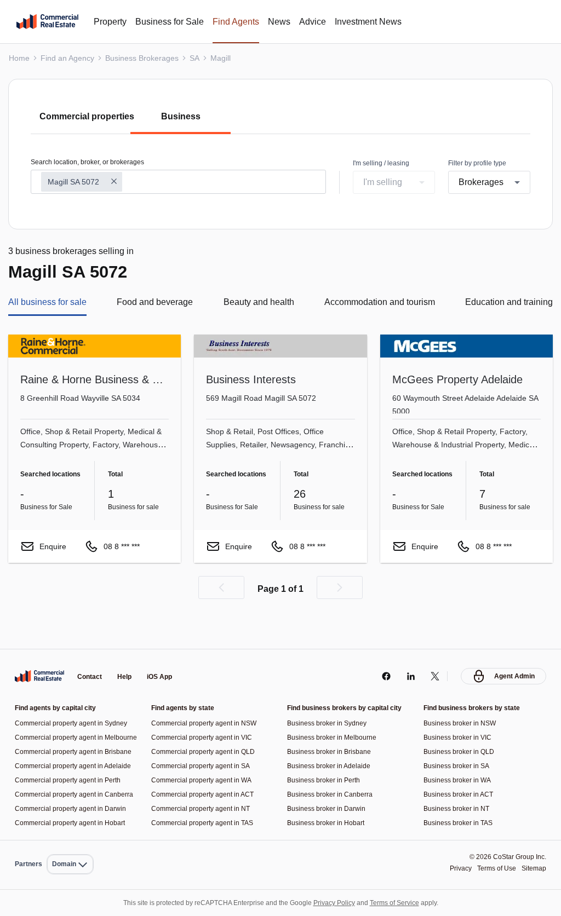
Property (113, 21)
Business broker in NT (458, 782)
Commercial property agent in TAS (205, 796)
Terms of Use (492, 869)
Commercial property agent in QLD (206, 725)
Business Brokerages (145, 57)
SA (198, 57)
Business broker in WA (458, 754)
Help (124, 651)
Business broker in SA (458, 739)
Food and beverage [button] (154, 303)
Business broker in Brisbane (331, 725)
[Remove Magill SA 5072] (116, 182)
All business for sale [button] (50, 303)
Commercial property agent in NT (204, 782)
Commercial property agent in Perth (71, 773)
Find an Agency (69, 57)
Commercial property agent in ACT (206, 768)
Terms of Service (402, 902)
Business (181, 116)
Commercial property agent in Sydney (75, 697)
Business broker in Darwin (328, 782)
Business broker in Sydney (329, 697)
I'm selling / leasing (383, 163)
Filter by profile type (480, 163)
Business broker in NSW (461, 697)
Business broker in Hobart (328, 796)
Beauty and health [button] (255, 303)
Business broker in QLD (460, 725)
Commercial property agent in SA (203, 739)
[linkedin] (410, 650)
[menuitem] (70, 840)
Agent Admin (514, 650)
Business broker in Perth (325, 754)
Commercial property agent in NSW (207, 697)
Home (19, 57)
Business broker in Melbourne (334, 711)
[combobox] (178, 182)
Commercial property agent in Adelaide (62, 755)
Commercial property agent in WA (204, 754)
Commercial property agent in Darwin (74, 808)
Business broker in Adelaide (331, 739)
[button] (221, 588)
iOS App (159, 651)
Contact (89, 651)
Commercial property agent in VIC (204, 711)
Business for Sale (177, 21)
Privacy (454, 869)
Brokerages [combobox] (483, 182)
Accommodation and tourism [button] (376, 303)
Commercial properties (84, 116)
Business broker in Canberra (331, 768)
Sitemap (533, 869)
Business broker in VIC (459, 711)
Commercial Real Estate (47, 22)
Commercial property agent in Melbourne (62, 714)
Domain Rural (69, 840)
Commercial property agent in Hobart (74, 823)
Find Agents (248, 21)
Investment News (387, 21)
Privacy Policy (336, 902)
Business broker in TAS (460, 796)
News (293, 21)
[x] (435, 650)
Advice (327, 21)
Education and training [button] (505, 303)
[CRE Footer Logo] (39, 650)
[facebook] (386, 650)
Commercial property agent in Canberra (62, 791)
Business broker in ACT (460, 768)
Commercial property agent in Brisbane (62, 735)
